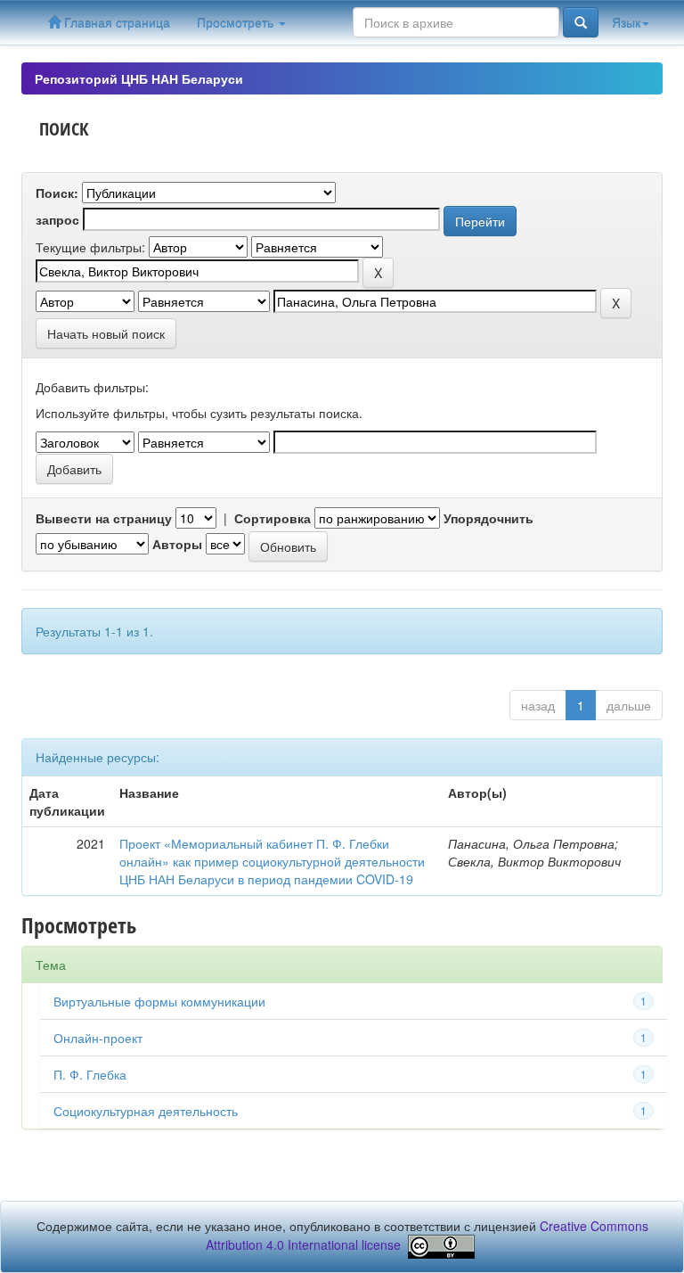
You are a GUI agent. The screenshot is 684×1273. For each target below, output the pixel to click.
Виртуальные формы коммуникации (159, 1001)
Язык (626, 22)
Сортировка (272, 518)
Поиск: (57, 192)
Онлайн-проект (97, 1038)
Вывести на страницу (104, 518)
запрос (57, 219)
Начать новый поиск (106, 333)
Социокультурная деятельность (145, 1111)
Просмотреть (237, 22)
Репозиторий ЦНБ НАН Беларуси (139, 78)
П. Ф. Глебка (89, 1074)
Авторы (177, 544)
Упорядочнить (488, 518)
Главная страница (115, 22)
